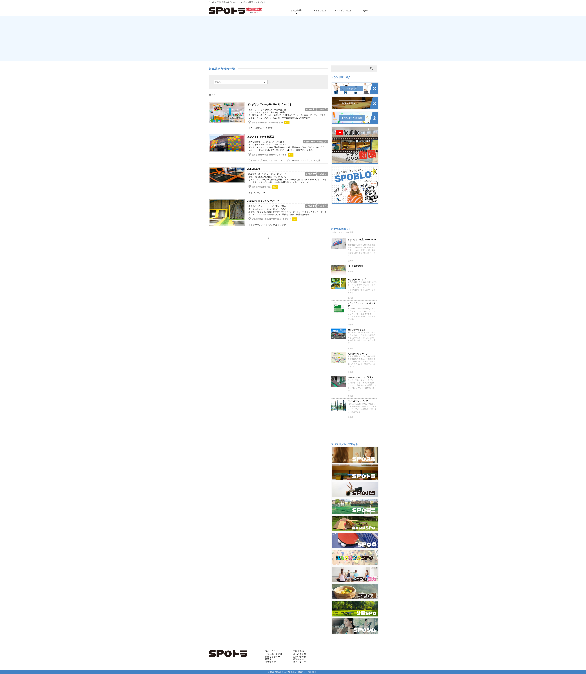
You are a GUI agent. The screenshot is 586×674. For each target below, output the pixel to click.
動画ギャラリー (272, 656)
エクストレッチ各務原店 (260, 136)
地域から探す (296, 10)
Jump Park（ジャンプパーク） (264, 201)
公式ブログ (270, 662)
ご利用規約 (298, 651)
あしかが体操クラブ (357, 279)
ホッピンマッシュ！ (357, 330)
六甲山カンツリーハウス (359, 353)
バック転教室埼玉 (356, 266)
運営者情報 (298, 659)
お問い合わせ (299, 656)
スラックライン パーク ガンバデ (361, 304)
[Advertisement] (293, 38)
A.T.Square (253, 169)
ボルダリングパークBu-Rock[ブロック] (269, 104)
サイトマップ (299, 662)
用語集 (268, 659)
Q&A (365, 10)
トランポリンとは (342, 10)
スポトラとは (319, 10)
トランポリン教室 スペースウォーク (362, 240)
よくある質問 (299, 654)
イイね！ (311, 109)
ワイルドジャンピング (358, 401)
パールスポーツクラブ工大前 (361, 377)
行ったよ (322, 109)
